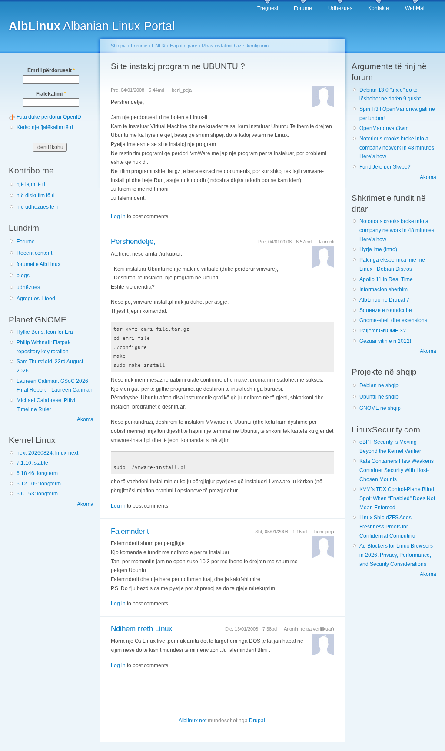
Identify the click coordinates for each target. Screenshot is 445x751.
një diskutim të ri (36, 196)
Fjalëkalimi (51, 94)
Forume (303, 8)
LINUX (159, 45)
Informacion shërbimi (384, 289)
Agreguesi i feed (36, 299)
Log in (118, 216)
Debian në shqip (379, 385)
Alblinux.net (192, 721)
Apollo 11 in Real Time (386, 279)
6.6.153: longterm (37, 494)
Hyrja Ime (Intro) (378, 249)
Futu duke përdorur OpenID (49, 117)
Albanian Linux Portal (92, 26)
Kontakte (378, 8)
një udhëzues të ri (38, 207)
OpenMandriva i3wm (383, 128)
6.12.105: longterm (39, 484)
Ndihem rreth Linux (142, 629)
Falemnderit (130, 531)
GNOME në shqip (380, 408)
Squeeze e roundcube (385, 310)
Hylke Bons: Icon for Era (45, 332)
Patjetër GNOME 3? (382, 331)
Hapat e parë (183, 45)
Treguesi (267, 8)
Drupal (257, 721)
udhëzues (28, 287)
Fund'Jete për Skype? (385, 167)
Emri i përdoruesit (51, 70)
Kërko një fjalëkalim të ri (45, 127)
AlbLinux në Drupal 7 (384, 300)
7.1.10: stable (32, 463)
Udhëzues (340, 8)
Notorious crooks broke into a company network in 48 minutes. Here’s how (397, 148)
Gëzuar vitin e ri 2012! (385, 341)
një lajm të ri (31, 184)
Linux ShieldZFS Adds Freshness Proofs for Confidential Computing (387, 526)
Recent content (34, 253)
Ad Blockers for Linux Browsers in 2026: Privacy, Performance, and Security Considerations (396, 555)
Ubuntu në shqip (379, 397)
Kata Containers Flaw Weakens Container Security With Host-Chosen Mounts (396, 470)
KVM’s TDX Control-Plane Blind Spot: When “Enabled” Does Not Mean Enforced (397, 498)
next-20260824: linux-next (47, 453)
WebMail (415, 8)
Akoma (85, 419)
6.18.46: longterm (37, 473)
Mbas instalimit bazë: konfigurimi (235, 45)
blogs (23, 275)
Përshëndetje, (133, 241)
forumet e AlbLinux (38, 264)
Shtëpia (118, 45)
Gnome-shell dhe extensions (393, 320)
